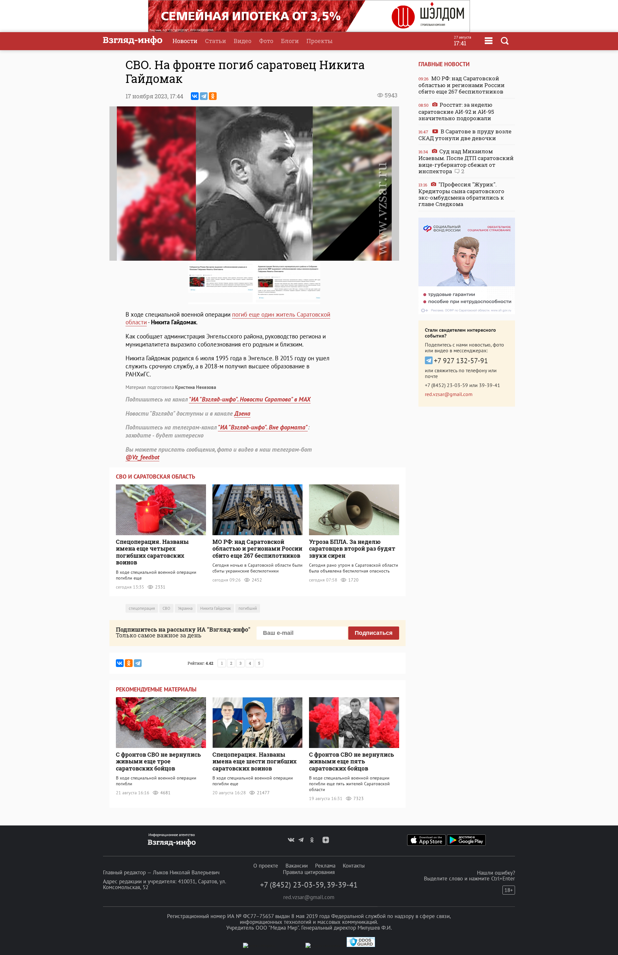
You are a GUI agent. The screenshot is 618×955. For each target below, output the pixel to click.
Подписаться (374, 633)
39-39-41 (489, 385)
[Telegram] (204, 96)
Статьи (215, 41)
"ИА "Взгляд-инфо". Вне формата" (263, 427)
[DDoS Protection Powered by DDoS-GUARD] (361, 945)
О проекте (265, 865)
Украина (185, 608)
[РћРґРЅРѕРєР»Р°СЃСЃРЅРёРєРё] (213, 96)
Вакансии (297, 865)
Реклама (325, 865)
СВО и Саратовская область (155, 476)
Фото (266, 41)
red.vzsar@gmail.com (449, 394)
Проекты (319, 41)
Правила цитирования (309, 872)
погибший (248, 608)
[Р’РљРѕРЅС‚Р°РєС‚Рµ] (195, 96)
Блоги (290, 41)
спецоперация (142, 608)
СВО (166, 608)
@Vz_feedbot (142, 457)
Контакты (354, 865)
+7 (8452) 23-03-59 (446, 385)
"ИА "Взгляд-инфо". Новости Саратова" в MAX (250, 399)
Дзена (242, 413)
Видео (242, 41)
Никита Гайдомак (215, 608)
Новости (185, 41)
